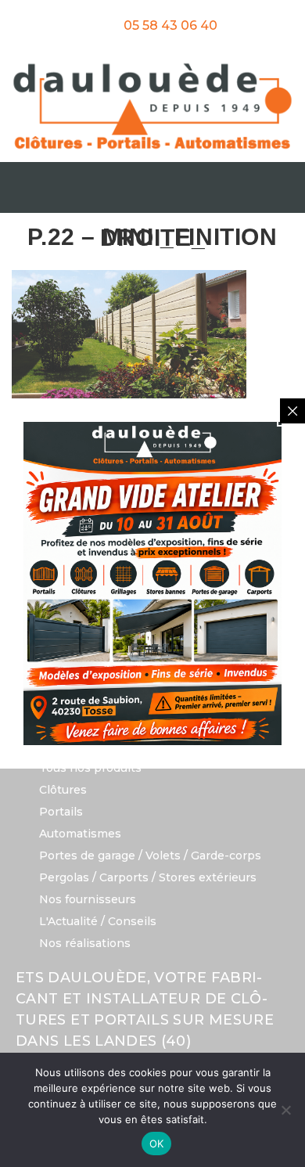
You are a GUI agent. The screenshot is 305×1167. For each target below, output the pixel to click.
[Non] (285, 1110)
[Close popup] (292, 410)
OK (156, 1143)
